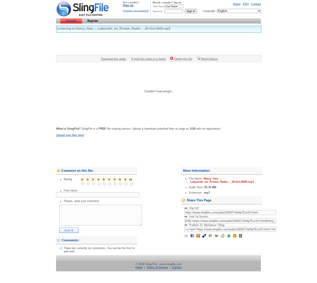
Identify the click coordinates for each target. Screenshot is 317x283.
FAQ (246, 4)
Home (236, 4)
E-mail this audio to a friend (148, 58)
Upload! (71, 20)
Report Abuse (209, 58)
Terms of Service (157, 267)
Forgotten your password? (136, 11)
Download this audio (113, 58)
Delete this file (183, 58)
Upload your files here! (70, 135)
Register (92, 20)
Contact (256, 4)
